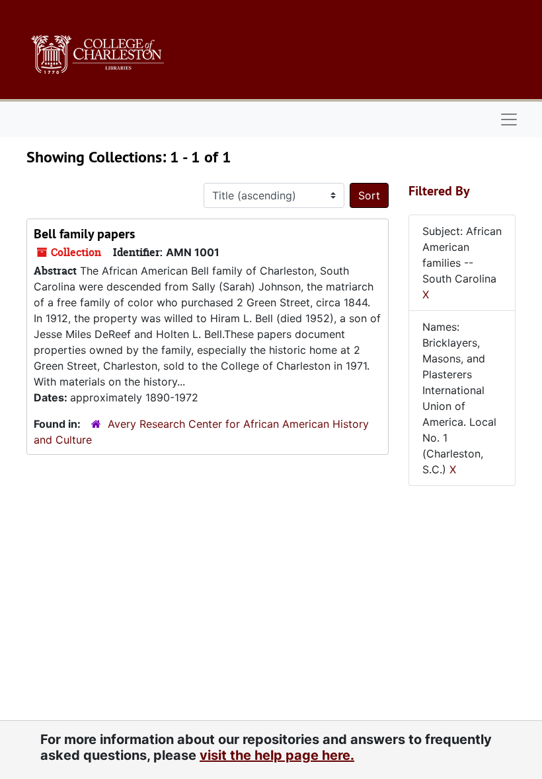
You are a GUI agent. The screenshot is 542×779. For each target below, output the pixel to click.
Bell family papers (84, 233)
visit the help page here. (277, 755)
